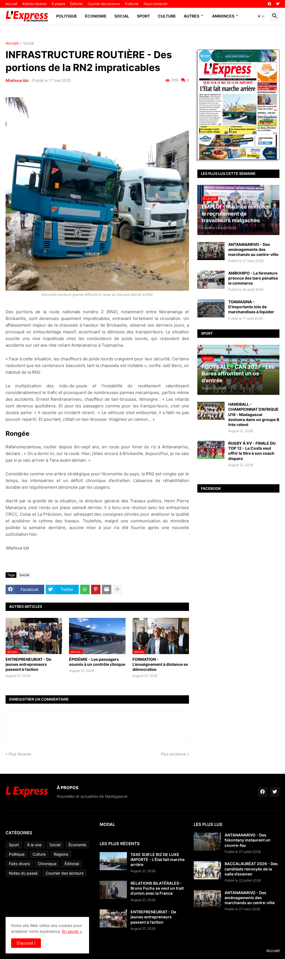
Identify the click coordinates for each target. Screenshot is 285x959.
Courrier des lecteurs (104, 4)
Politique (66, 16)
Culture (167, 16)
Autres (191, 16)
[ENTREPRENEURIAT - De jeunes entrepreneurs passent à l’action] (113, 918)
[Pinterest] (95, 589)
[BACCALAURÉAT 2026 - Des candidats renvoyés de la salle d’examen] (207, 870)
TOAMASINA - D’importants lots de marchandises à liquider (251, 306)
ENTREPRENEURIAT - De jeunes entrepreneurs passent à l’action (28, 664)
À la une (34, 844)
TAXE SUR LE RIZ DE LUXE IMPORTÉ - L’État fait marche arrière (158, 859)
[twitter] (277, 4)
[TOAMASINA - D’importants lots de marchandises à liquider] (211, 308)
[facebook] (269, 4)
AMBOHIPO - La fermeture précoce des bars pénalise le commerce (253, 278)
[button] (261, 16)
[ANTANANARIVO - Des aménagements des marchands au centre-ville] (211, 251)
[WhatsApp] (85, 589)
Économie (96, 16)
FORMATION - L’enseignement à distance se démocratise (160, 664)
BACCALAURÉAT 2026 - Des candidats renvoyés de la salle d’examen (251, 868)
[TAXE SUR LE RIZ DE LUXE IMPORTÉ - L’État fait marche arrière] (113, 861)
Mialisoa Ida (17, 80)
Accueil (11, 4)
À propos (58, 4)
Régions (61, 854)
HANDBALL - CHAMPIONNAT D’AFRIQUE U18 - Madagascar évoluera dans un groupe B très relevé (253, 414)
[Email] (106, 589)
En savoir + (72, 931)
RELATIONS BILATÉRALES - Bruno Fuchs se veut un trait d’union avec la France (157, 888)
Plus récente (20, 754)
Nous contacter (156, 4)
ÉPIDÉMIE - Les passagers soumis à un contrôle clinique (97, 662)
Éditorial (76, 4)
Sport (143, 16)
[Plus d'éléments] (117, 589)
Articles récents (34, 4)
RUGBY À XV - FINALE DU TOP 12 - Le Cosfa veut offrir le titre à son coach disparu (252, 451)
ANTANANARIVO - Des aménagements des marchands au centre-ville (253, 249)
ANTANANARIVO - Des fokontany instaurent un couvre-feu (248, 840)
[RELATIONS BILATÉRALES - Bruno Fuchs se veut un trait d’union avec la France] (113, 890)
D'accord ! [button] (26, 943)
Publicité (132, 4)
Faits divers (19, 863)
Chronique (47, 863)
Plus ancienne (173, 754)
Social (121, 16)
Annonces (223, 16)
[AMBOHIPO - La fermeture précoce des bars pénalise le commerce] (211, 280)
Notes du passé (23, 873)
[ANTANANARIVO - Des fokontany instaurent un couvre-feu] (207, 842)
